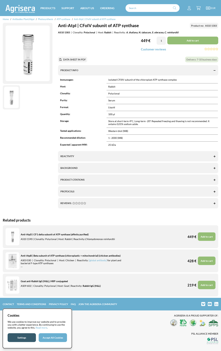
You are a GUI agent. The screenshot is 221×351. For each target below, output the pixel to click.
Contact (8, 304)
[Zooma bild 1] (28, 53)
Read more (41, 327)
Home (6, 19)
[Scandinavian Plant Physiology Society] (213, 323)
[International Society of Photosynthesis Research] (202, 323)
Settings (21, 337)
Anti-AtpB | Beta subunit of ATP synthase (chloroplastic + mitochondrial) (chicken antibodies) (71, 255)
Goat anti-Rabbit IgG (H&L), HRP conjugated (44, 281)
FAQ (73, 304)
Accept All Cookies (53, 337)
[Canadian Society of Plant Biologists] (193, 323)
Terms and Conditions (31, 304)
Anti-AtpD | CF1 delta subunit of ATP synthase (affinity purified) (55, 234)
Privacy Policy (58, 304)
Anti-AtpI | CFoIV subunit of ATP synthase (95, 19)
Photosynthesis (46, 19)
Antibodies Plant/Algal (23, 19)
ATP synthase (63, 19)
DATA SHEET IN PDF (74, 59)
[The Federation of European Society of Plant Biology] (183, 323)
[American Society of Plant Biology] (173, 323)
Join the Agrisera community (97, 304)
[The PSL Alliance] (212, 341)
